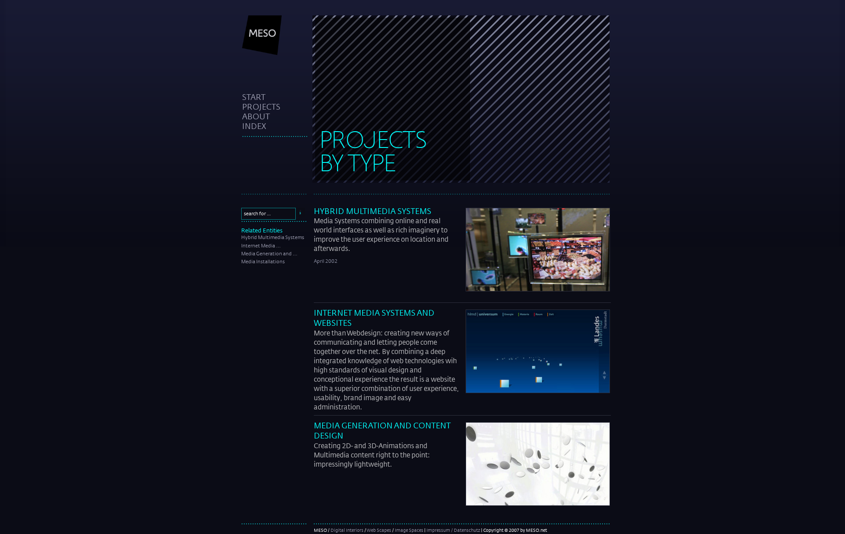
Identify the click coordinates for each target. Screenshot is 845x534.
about (256, 116)
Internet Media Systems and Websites (374, 317)
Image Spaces (409, 530)
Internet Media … (261, 245)
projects (261, 106)
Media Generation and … (269, 253)
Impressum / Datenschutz (453, 530)
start (253, 97)
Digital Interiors (347, 530)
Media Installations (263, 261)
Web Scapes (379, 530)
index (254, 126)
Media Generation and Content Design (382, 430)
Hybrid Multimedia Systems (272, 237)
